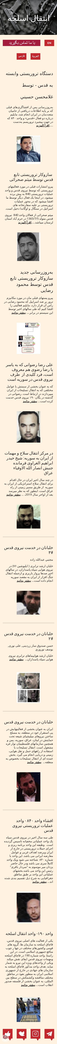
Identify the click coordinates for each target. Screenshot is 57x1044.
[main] (28, 18)
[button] (3, 4)
